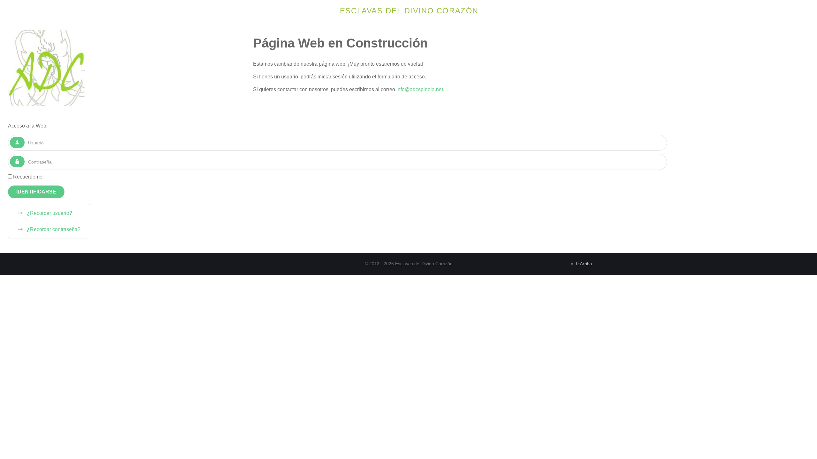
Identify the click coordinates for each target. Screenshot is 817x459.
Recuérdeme (27, 176)
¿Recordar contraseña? (53, 229)
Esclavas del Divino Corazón (409, 10)
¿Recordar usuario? (49, 213)
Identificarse (36, 191)
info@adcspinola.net (419, 89)
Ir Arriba (583, 263)
